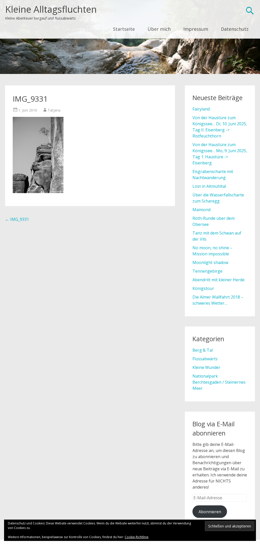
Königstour (203, 288)
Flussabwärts (205, 359)
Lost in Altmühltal (209, 186)
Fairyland (201, 109)
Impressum (195, 29)
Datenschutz (235, 29)
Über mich (159, 29)
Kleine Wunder (206, 367)
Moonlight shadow (210, 262)
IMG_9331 (17, 219)
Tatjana (54, 110)
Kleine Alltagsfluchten (51, 9)
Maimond (201, 209)
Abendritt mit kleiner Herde (218, 280)
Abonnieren (210, 512)
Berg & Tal (202, 350)
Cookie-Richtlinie (137, 537)
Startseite (124, 29)
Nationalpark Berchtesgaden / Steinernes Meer (219, 382)
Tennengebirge (207, 271)
